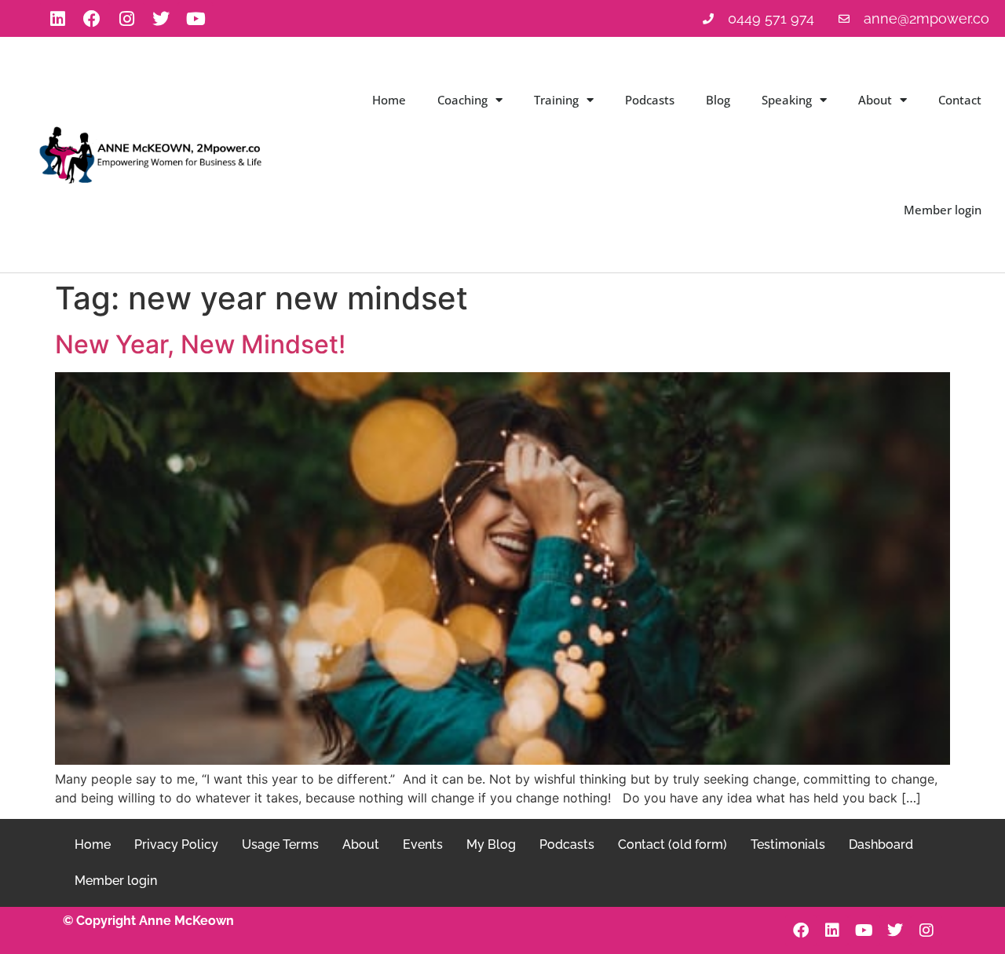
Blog (718, 100)
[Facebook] (92, 19)
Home (389, 100)
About (875, 100)
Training (556, 100)
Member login (942, 209)
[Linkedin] (57, 19)
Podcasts (649, 100)
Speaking (787, 100)
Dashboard (881, 844)
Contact (959, 100)
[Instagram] (126, 19)
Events (423, 844)
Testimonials (788, 844)
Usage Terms (280, 844)
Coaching (462, 100)
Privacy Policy (176, 844)
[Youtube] (195, 19)
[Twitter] (161, 19)
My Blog (491, 844)
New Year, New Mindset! (200, 344)
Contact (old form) (672, 844)
